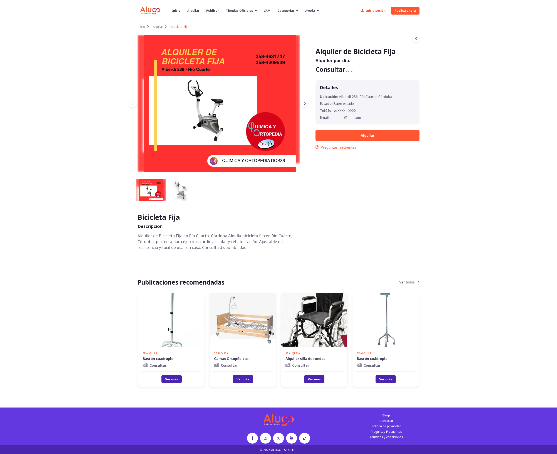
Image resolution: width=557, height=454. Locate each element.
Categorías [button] (286, 10)
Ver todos (407, 282)
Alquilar (193, 10)
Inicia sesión (376, 10)
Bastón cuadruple (158, 358)
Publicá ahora (405, 10)
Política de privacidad (386, 426)
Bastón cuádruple (372, 358)
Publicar (212, 10)
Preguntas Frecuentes (386, 431)
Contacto (386, 421)
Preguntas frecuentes (338, 147)
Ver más (171, 379)
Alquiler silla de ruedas (305, 358)
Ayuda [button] (310, 10)
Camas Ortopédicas (231, 358)
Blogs (386, 415)
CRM (267, 10)
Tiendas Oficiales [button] (239, 10)
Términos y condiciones (386, 437)
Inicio (175, 10)
